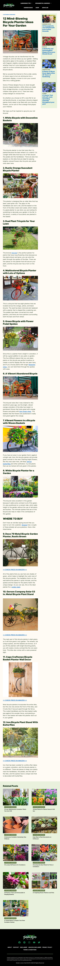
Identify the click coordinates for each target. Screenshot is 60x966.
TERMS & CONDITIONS (29, 949)
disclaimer (23, 947)
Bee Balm (44, 46)
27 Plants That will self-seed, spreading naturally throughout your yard (48, 99)
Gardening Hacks (46, 24)
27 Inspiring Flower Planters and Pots (43, 892)
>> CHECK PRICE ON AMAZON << (15, 569)
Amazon (24, 525)
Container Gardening (9, 14)
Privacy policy (47, 947)
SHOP (37, 7)
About (10, 947)
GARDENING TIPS (26, 3)
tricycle (14, 253)
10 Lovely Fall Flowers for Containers (14, 865)
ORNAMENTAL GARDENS (42, 3)
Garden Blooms (46, 69)
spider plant (16, 587)
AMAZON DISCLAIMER (34, 947)
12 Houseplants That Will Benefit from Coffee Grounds (48, 28)
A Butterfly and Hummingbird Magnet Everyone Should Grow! (48, 51)
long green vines (25, 411)
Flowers (44, 93)
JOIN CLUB (45, 7)
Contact (16, 947)
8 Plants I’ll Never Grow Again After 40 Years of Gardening (48, 74)
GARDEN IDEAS (28, 7)
